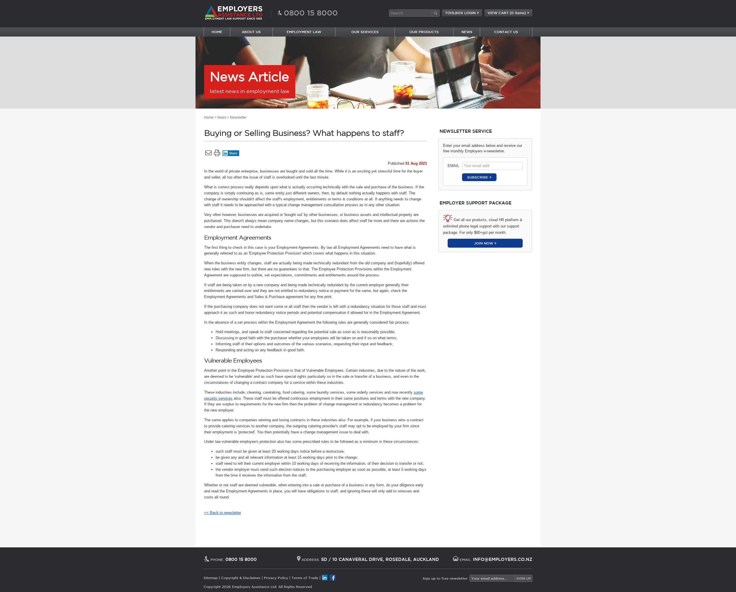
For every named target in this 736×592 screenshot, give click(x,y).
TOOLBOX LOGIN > (462, 13)
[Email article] (208, 154)
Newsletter (238, 117)
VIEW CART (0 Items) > (508, 13)
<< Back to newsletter (222, 513)
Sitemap (211, 578)
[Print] (217, 154)
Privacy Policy (276, 578)
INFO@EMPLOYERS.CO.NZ (502, 559)
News (221, 117)
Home (209, 117)
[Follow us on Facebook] (333, 578)
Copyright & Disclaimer (240, 578)
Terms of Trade (305, 578)
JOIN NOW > (485, 243)
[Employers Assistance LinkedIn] (324, 578)
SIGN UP (523, 578)
